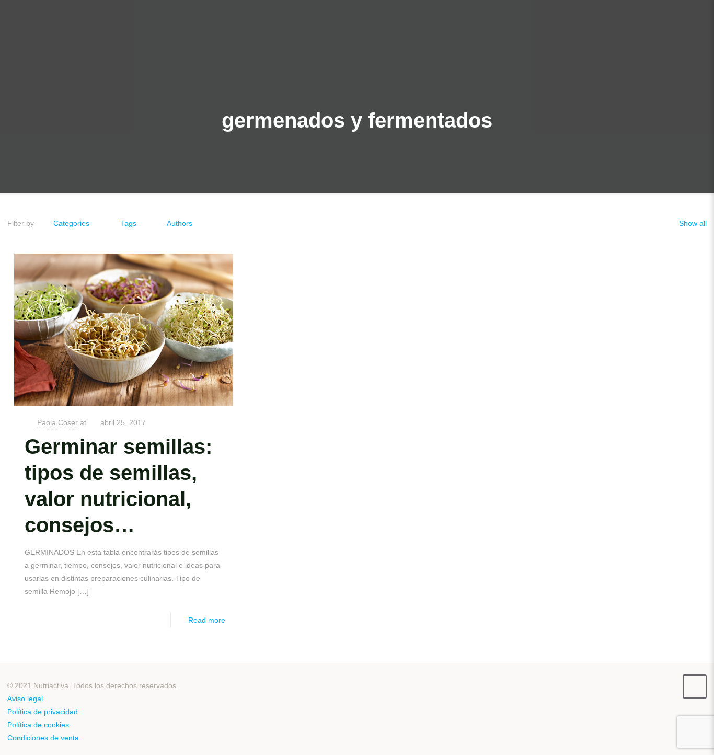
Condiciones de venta (43, 738)
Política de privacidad (42, 711)
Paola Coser (57, 422)
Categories (71, 223)
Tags (128, 223)
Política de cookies (38, 724)
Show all (693, 223)
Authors (179, 223)
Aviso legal (25, 698)
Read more (206, 620)
